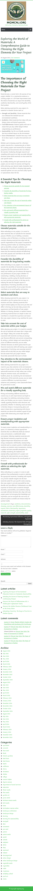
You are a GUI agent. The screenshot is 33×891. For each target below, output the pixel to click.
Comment (4, 536)
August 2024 (6, 714)
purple (5, 837)
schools (5, 840)
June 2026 (6, 656)
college (5, 777)
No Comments (15, 58)
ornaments (6, 826)
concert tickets (7, 779)
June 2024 (6, 719)
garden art (6, 795)
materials (12, 510)
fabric (8, 508)
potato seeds (7, 834)
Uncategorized (5, 504)
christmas (6, 771)
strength (12, 513)
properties (23, 510)
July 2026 (5, 653)
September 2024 (8, 711)
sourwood (6, 850)
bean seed (6, 750)
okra (4, 824)
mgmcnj (6, 622)
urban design (7, 858)
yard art (5, 876)
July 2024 (5, 716)
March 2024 (6, 727)
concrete (9, 506)
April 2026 (6, 661)
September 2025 (8, 680)
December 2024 (7, 703)
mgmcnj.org (16, 22)
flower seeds (6, 790)
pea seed (5, 829)
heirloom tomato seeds (9, 800)
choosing (3, 506)
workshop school (8, 874)
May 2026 (6, 659)
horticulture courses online (10, 808)
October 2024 (7, 708)
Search (3, 581)
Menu (3, 29)
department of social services (12, 785)
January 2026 (7, 669)
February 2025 (7, 698)
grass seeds (6, 798)
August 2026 (6, 651)
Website (3, 559)
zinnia (4, 879)
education (6, 787)
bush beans (6, 761)
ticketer (5, 853)
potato (5, 832)
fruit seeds (6, 792)
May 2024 (6, 722)
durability (27, 506)
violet (4, 868)
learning (5, 816)
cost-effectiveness (17, 506)
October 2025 (7, 677)
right (8, 513)
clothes (5, 774)
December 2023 (7, 735)
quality (29, 510)
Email (3, 554)
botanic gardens (8, 756)
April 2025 (6, 693)
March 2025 (6, 695)
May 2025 (6, 690)
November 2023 (7, 737)
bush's (4, 764)
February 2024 (7, 729)
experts (3, 508)
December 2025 (7, 672)
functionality (14, 508)
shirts (4, 845)
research (3, 513)
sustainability (20, 513)
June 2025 (6, 687)
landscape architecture (10, 811)
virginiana (6, 871)
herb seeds (6, 803)
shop (4, 847)
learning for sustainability (11, 819)
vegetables (6, 866)
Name (3, 549)
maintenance (4, 510)
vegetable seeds (7, 863)
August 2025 (6, 682)
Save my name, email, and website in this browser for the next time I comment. (16, 567)
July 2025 (5, 685)
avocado (5, 748)
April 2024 (6, 724)
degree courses (7, 782)
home (4, 805)
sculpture (5, 842)
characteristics (25, 504)
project (17, 510)
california (6, 766)
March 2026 (6, 664)
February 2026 (7, 667)
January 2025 (7, 701)
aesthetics (17, 504)
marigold (5, 821)
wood (26, 513)
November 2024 (7, 706)
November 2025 (7, 674)
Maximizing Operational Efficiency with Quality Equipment (17, 518)
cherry (5, 769)
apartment (6, 745)
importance (22, 508)
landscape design (8, 813)
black (4, 753)
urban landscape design (10, 860)
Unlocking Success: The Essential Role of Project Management (17, 523)
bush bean (6, 758)
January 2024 (7, 732)
